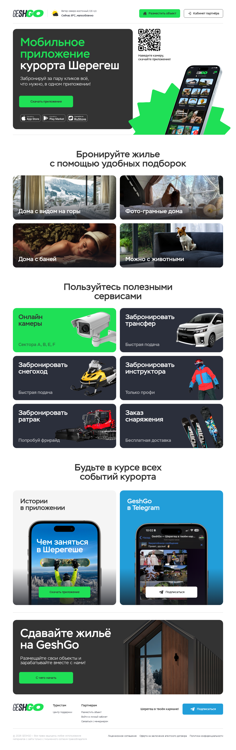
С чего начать (46, 678)
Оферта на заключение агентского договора (163, 736)
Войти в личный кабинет (94, 717)
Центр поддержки (62, 712)
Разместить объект (162, 13)
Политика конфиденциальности (206, 736)
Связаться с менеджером (94, 721)
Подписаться (175, 592)
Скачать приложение (46, 101)
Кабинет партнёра (206, 13)
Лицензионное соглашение (122, 736)
